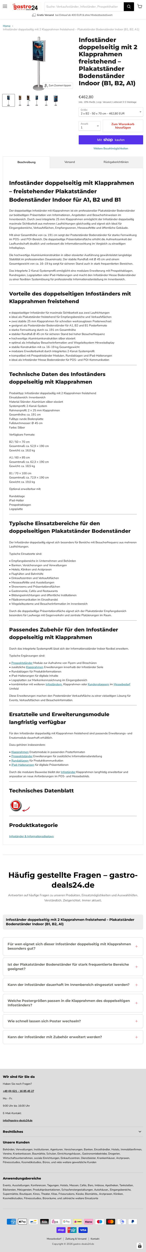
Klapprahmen (34, 667)
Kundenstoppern (98, 684)
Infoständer (68, 772)
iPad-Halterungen (22, 765)
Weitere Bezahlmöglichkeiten (111, 148)
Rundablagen (20, 760)
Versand (69, 162)
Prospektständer (22, 663)
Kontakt (95, 1239)
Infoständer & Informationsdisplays (31, 836)
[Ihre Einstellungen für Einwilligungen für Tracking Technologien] (139, 1245)
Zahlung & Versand (75, 1239)
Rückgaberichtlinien (116, 162)
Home (6, 26)
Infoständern (54, 684)
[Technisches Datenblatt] (16, 811)
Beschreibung (26, 162)
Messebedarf (122, 684)
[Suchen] (129, 6)
